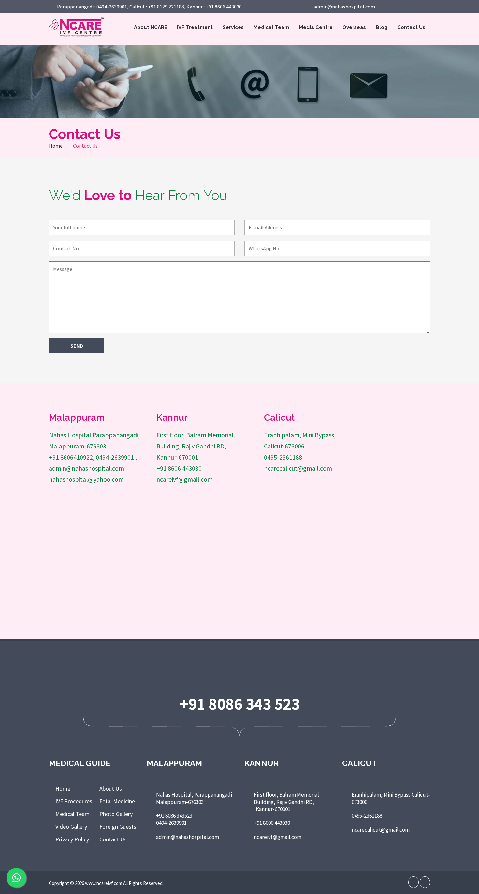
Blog (381, 27)
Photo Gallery (116, 814)
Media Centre (316, 27)
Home (56, 145)
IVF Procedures (73, 801)
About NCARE (150, 27)
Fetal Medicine (117, 801)
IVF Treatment (195, 27)
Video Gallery (71, 826)
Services (233, 27)
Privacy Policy (72, 839)
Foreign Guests (117, 826)
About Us (110, 788)
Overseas (354, 27)
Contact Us (411, 27)
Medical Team (271, 27)
